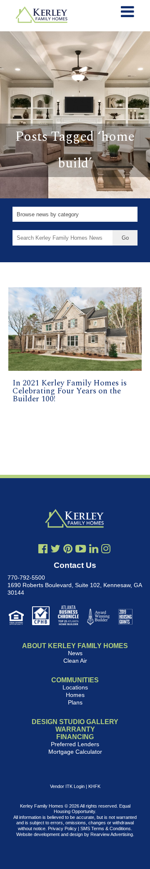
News (75, 653)
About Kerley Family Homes (75, 645)
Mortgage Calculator (75, 751)
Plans (75, 702)
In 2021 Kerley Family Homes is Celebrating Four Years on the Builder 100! (69, 391)
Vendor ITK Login (67, 786)
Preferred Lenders (75, 744)
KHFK (94, 786)
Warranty (75, 729)
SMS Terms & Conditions (105, 828)
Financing (75, 736)
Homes (75, 695)
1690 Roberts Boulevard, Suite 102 (54, 585)
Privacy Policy (62, 828)
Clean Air (75, 660)
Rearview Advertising (111, 834)
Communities (75, 680)
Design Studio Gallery (75, 721)
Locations (75, 687)
